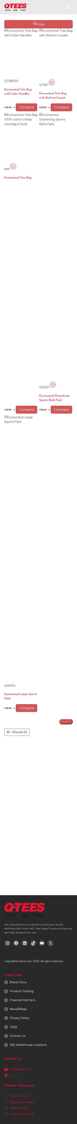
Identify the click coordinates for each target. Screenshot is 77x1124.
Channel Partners (22, 1000)
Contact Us (17, 1036)
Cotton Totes (19, 1096)
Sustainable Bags (22, 1114)
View (8, 107)
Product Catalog (22, 991)
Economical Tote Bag (18, 177)
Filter (41, 24)
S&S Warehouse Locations (28, 1045)
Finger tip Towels (22, 1102)
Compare (26, 107)
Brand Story (18, 982)
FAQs (13, 1027)
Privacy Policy (19, 1018)
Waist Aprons (19, 1108)
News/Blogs (18, 1009)
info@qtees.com (21, 1069)
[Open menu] (68, 7)
